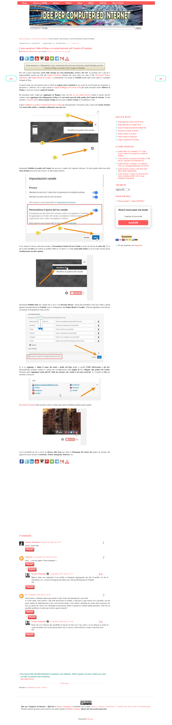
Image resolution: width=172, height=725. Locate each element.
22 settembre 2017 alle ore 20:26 (45, 557)
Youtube (30, 99)
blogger (50, 51)
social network (59, 51)
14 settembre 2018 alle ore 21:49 (61, 621)
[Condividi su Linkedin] (32, 58)
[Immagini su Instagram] (42, 58)
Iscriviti (133, 222)
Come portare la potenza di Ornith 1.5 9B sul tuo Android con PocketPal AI (134, 159)
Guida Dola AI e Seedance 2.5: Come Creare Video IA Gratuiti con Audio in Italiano (132, 153)
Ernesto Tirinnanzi (38, 573)
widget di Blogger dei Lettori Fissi (67, 87)
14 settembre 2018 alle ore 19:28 (38, 594)
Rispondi (29, 549)
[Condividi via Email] (62, 58)
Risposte (32, 569)
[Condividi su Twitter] (27, 58)
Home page (65, 683)
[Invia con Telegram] (57, 58)
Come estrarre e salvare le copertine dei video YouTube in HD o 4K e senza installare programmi (133, 175)
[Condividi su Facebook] (22, 58)
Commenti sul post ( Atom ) (37, 687)
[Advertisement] (64, 494)
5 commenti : (75, 43)
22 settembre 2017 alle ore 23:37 (61, 574)
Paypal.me (138, 245)
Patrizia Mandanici (32, 542)
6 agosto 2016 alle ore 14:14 (51, 542)
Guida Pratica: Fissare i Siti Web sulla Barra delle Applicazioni (132, 169)
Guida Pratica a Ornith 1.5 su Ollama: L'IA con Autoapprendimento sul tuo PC (133, 164)
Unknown (28, 557)
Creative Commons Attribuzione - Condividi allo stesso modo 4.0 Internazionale (120, 706)
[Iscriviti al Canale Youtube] (37, 58)
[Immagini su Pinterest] (47, 58)
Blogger (90, 719)
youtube (68, 51)
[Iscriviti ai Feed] (52, 58)
